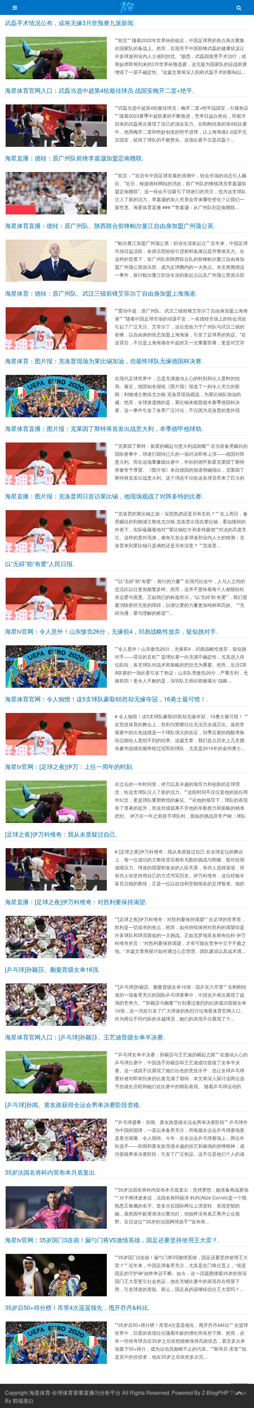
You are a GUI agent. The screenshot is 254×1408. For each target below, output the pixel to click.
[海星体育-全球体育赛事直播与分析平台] (127, 10)
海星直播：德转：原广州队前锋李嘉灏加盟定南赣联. (74, 157)
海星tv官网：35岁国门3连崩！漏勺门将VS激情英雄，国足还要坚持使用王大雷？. (112, 1239)
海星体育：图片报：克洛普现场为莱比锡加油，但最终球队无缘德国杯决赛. (104, 360)
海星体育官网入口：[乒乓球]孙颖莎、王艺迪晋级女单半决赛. (85, 1036)
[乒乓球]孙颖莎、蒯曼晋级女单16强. (52, 969)
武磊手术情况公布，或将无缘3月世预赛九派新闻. (70, 22)
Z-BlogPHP (215, 1392)
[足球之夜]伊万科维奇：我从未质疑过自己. (61, 834)
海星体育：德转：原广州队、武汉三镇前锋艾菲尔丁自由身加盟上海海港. (101, 293)
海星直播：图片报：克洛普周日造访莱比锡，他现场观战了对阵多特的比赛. (104, 496)
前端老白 (23, 1400)
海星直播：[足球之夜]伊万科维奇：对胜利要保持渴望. (76, 901)
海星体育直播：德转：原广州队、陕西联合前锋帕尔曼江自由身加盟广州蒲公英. (110, 225)
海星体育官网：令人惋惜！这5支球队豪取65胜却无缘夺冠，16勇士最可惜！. (106, 698)
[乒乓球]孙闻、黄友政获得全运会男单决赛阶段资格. (73, 1104)
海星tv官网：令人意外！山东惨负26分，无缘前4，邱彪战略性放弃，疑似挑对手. (111, 631)
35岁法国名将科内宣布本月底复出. (51, 1172)
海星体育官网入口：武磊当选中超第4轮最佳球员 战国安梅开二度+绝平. (99, 90)
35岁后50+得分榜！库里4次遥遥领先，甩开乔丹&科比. (77, 1307)
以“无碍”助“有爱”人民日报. (39, 563)
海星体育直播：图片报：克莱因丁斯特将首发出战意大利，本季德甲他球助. (104, 428)
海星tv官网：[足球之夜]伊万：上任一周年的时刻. (69, 766)
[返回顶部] (239, 1391)
